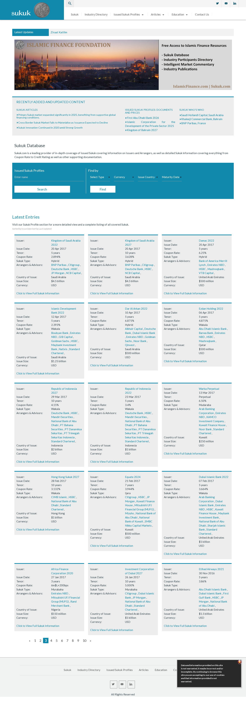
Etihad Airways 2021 (211, 569)
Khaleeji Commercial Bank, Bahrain (201, 119)
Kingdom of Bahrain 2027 (142, 130)
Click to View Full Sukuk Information (37, 293)
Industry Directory (96, 14)
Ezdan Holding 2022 (211, 308)
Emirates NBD (215, 264)
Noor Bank (139, 341)
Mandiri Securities (62, 417)
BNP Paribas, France (193, 123)
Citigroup (74, 264)
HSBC (74, 269)
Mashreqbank (215, 269)
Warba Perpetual (209, 388)
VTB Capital (206, 273)
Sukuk (75, 14)
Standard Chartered (63, 441)
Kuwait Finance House (212, 425)
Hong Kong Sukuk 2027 (65, 476)
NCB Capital (73, 273)
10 (84, 640)
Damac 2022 (206, 240)
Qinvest (130, 345)
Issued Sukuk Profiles (129, 14)
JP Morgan (57, 273)
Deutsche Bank (60, 269)
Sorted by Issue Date (22, 228)
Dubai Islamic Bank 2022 (213, 476)
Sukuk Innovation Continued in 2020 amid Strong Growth (50, 127)
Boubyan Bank (59, 332)
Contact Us (202, 14)
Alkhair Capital (134, 328)
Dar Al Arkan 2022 (136, 308)
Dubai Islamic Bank (144, 332)
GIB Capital (66, 336)
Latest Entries (25, 216)
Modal (1, 699)
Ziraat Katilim (59, 32)
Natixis (63, 349)
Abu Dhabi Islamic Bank (213, 328)
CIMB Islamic (59, 497)
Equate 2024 (132, 476)
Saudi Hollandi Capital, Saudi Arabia (202, 115)
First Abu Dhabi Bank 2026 (143, 117)
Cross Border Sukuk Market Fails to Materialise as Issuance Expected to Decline (63, 122)
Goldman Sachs (60, 341)
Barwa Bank (206, 332)
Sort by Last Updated (42, 228)
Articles (158, 14)
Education (180, 14)
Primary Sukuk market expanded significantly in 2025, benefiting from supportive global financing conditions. (66, 116)
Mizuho (129, 513)
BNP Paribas (58, 264)
